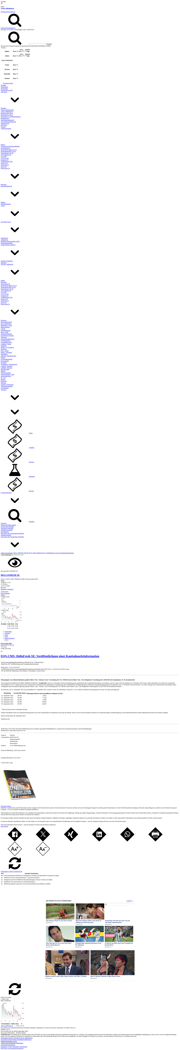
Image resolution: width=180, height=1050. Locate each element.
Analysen (7, 633)
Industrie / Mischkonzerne (8, 356)
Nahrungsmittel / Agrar (7, 374)
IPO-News (4, 125)
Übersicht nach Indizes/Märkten (10, 146)
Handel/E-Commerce (7, 589)
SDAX (3, 595)
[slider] (3, 650)
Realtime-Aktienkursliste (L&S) (10, 241)
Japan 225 (4, 166)
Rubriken (3, 108)
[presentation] (5, 640)
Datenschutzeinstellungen (8, 1043)
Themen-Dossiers (6, 128)
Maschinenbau (5, 369)
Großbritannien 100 (6, 161)
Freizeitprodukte (5, 340)
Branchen (3, 184)
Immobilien (4, 354)
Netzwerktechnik (6, 376)
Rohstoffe (4, 381)
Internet (3, 357)
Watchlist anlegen (6, 535)
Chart (6, 636)
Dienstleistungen (6, 330)
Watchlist (31, 521)
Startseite (3, 85)
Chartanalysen (5, 123)
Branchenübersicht (6, 186)
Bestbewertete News (7, 113)
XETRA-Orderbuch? (7, 264)
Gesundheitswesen (6, 342)
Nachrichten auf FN (7, 90)
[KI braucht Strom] (18, 804)
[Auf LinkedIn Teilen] (99, 841)
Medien (3, 202)
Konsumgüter (5, 361)
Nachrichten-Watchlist (7, 526)
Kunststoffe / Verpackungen (9, 364)
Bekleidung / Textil (6, 325)
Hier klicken (4, 826)
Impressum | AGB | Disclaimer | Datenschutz (14, 1046)
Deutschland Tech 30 (7, 153)
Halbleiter (4, 346)
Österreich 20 (5, 165)
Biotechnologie (5, 327)
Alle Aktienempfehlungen (8, 122)
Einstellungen (5, 532)
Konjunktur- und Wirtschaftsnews (11, 116)
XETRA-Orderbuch (7, 261)
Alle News (4, 92)
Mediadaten (19, 1043)
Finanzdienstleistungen (7, 339)
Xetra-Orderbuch (9, 638)
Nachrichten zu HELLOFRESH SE (11, 871)
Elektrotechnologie (6, 334)
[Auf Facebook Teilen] (15, 841)
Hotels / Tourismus (6, 352)
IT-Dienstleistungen (6, 359)
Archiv (3, 206)
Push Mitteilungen (6, 555)
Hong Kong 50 (5, 168)
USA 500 (3, 156)
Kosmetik (3, 362)
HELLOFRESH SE (7, 1026)
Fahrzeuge (4, 337)
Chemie (3, 329)
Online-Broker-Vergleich (8, 245)
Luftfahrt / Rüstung (6, 368)
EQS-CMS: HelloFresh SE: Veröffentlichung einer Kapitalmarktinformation (50, 656)
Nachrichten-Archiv (11, 1041)
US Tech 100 (5, 158)
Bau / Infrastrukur (6, 324)
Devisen (31, 491)
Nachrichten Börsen (7, 1039)
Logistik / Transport (6, 366)
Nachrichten (4, 87)
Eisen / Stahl (4, 332)
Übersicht (3, 262)
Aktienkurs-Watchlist (7, 528)
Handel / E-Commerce (7, 347)
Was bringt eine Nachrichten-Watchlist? (12, 533)
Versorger (3, 389)
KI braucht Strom (6, 806)
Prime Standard (5, 593)
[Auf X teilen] (43, 841)
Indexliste (3, 282)
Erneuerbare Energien (7, 335)
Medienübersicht (6, 204)
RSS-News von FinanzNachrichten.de (12, 1048)
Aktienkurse (4, 238)
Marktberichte (5, 118)
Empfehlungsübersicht (7, 120)
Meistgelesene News (7, 115)
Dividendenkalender (7, 243)
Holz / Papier (5, 351)
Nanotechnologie (6, 373)
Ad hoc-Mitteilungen (7, 8)
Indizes (3, 144)
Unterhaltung (5, 388)
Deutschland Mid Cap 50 (8, 151)
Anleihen (31, 447)
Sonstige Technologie (7, 384)
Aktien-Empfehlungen (19, 1039)
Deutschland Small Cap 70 (9, 150)
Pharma (3, 379)
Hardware (4, 349)
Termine (3, 127)
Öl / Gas (3, 378)
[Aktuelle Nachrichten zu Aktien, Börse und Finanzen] (8, 12)
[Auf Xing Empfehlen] (71, 841)
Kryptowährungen (6, 492)
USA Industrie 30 (6, 155)
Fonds (31, 433)
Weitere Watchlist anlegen (8, 525)
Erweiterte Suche (8, 83)
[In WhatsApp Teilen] (127, 841)
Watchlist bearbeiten (7, 530)
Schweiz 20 (4, 163)
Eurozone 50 (4, 160)
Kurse (6, 635)
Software (3, 383)
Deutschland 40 (5, 148)
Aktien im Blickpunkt (7, 110)
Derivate (31, 462)
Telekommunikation (7, 386)
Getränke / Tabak (6, 344)
